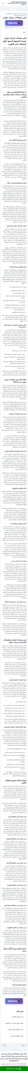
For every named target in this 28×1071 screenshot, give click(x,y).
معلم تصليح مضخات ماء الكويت (14, 1023)
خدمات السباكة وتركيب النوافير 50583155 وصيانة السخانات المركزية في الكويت (17, 3)
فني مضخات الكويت (17, 1017)
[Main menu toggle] (3, 3)
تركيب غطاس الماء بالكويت (15, 1029)
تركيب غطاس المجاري (16, 1036)
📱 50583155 (14, 22)
